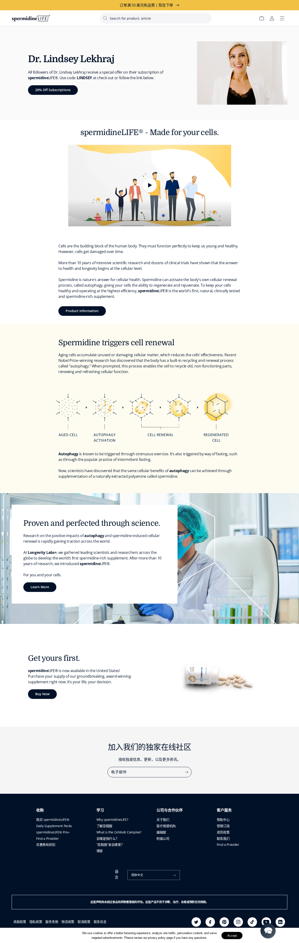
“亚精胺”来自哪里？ (110, 844)
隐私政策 (35, 921)
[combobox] (156, 18)
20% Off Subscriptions (53, 90)
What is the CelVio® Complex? (118, 832)
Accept (232, 935)
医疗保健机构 (166, 826)
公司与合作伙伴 (170, 810)
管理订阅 (223, 826)
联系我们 (223, 838)
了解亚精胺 (104, 826)
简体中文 (137, 875)
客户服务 (224, 810)
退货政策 (223, 832)
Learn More (40, 587)
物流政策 (67, 921)
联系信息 (100, 921)
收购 (40, 810)
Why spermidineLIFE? (112, 819)
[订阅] (186, 772)
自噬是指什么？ (107, 838)
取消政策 (84, 921)
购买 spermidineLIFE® (52, 819)
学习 (100, 810)
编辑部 (161, 832)
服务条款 (51, 921)
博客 (99, 851)
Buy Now (42, 694)
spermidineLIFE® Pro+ (53, 832)
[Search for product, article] (105, 18)
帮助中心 (223, 819)
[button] (268, 930)
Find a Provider (47, 838)
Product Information (82, 311)
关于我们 (163, 819)
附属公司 (163, 838)
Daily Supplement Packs (54, 826)
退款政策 (19, 921)
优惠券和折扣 (45, 844)
